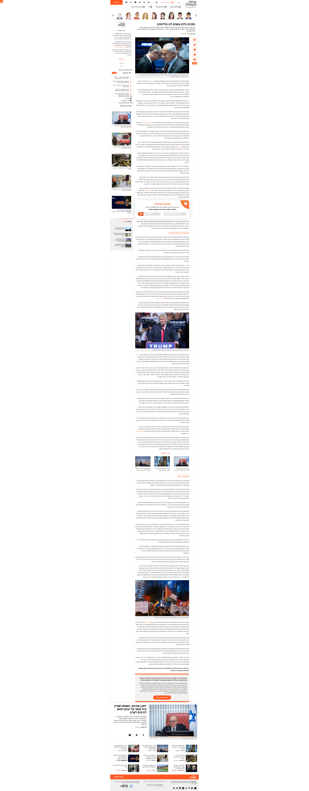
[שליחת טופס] (128, 585)
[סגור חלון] (184, 561)
